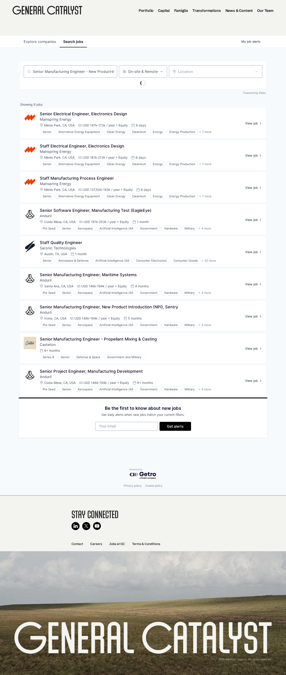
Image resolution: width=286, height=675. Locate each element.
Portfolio (146, 10)
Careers (96, 544)
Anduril (46, 216)
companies (40, 41)
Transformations (206, 10)
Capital (164, 10)
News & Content (239, 10)
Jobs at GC (117, 544)
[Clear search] (111, 71)
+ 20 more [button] (209, 260)
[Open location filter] (256, 71)
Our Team (265, 10)
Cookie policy (153, 485)
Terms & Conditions (146, 544)
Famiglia (181, 10)
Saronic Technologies (58, 248)
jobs (73, 41)
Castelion (48, 344)
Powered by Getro (254, 93)
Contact (77, 544)
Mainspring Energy (55, 119)
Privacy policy (133, 485)
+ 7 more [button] (205, 132)
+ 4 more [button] (204, 228)
